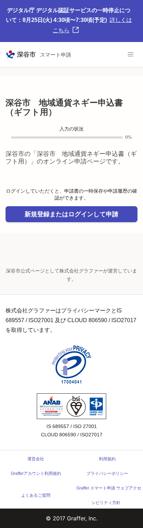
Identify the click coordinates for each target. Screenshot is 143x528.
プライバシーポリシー (107, 473)
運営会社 (35, 458)
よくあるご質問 (35, 495)
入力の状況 (71, 129)
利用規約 (107, 458)
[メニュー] (130, 54)
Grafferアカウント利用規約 (36, 473)
